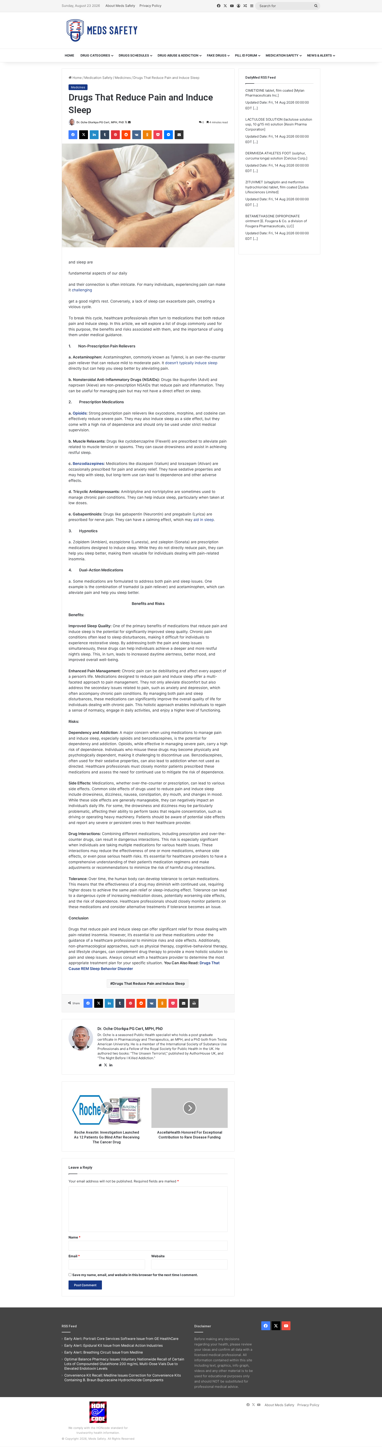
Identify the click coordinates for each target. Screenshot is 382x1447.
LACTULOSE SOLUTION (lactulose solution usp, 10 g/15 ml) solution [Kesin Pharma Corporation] (278, 124)
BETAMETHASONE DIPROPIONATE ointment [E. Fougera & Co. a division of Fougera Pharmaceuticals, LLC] (276, 221)
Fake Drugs (216, 55)
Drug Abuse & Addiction (178, 55)
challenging (82, 290)
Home (69, 55)
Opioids (79, 413)
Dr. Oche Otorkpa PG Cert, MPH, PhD (100, 122)
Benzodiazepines (88, 463)
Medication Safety (282, 55)
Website (158, 1256)
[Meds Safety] (102, 30)
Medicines (123, 78)
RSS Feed (69, 1326)
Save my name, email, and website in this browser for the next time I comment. (135, 1275)
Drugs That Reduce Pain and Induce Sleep (149, 983)
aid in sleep (203, 519)
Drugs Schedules (134, 55)
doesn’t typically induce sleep (191, 363)
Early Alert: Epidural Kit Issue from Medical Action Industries (113, 1345)
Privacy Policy (150, 6)
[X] (105, 1065)
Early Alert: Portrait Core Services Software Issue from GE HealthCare (121, 1339)
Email (74, 1256)
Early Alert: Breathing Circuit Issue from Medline (103, 1352)
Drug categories (95, 55)
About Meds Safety (120, 6)
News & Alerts (319, 55)
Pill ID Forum (246, 55)
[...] (255, 108)
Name (74, 1237)
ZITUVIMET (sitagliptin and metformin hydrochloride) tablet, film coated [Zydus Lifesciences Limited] (277, 187)
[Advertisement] (235, 26)
